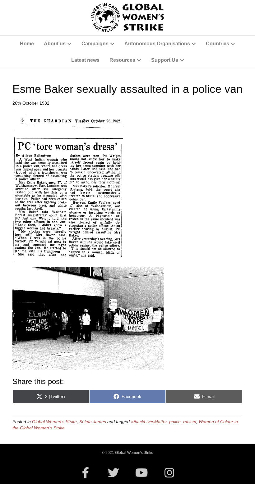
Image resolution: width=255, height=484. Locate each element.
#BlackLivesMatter (149, 421)
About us (55, 43)
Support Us (164, 60)
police (175, 421)
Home (27, 43)
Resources (122, 60)
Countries (217, 43)
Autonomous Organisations (157, 43)
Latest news (85, 60)
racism (189, 421)
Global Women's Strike (54, 421)
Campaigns (95, 43)
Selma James (92, 421)
